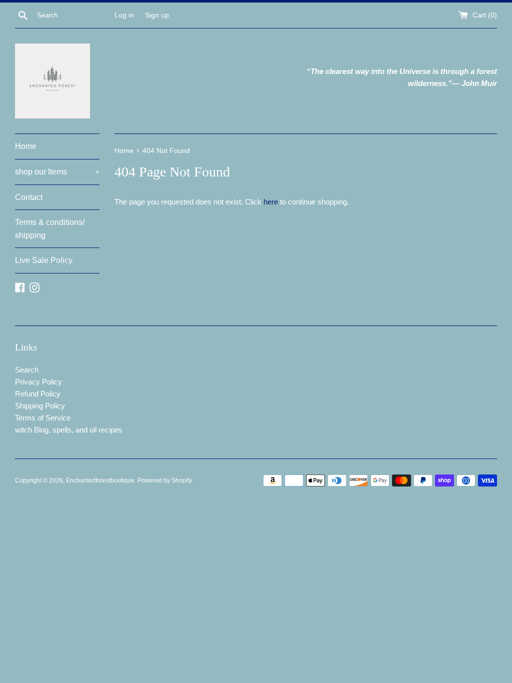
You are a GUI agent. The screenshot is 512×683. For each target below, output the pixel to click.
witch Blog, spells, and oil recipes (68, 430)
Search (26, 370)
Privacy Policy (38, 382)
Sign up (157, 15)
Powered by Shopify (165, 480)
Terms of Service (42, 418)
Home (25, 146)
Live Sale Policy (43, 260)
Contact (28, 197)
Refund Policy (37, 394)
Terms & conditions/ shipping (49, 229)
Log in (124, 15)
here (271, 202)
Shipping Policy (40, 406)
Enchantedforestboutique (100, 480)
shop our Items (57, 172)
